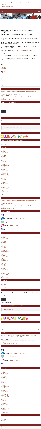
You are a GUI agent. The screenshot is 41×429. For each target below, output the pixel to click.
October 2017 (5, 174)
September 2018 (5, 165)
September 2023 (5, 150)
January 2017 (5, 184)
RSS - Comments (5, 144)
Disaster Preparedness (6, 283)
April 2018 (4, 168)
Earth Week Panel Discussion (7, 94)
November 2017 (5, 173)
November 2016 (5, 187)
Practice (3, 285)
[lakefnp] (2, 136)
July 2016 (4, 190)
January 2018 (5, 172)
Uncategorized (5, 287)
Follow (3, 111)
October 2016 (5, 188)
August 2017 (4, 177)
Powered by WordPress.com (35, 425)
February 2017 (5, 183)
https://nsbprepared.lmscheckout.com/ (24, 50)
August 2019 (4, 159)
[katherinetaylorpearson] (5, 136)
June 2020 (4, 155)
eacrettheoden (7, 215)
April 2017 (4, 181)
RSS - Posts (4, 143)
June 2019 (4, 161)
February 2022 (5, 152)
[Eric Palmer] (13, 136)
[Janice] (10, 136)
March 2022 (4, 151)
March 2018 (4, 169)
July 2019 (4, 160)
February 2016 (5, 191)
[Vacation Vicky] (27, 136)
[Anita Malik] (21, 136)
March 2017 (4, 182)
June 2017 (4, 179)
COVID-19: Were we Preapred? (8, 99)
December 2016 (5, 186)
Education (4, 284)
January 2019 (5, 164)
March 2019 (4, 162)
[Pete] (16, 136)
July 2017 (4, 178)
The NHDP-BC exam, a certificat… (19, 218)
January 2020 (5, 157)
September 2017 (5, 175)
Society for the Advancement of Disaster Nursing (12, 123)
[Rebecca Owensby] (8, 136)
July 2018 (4, 166)
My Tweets (3, 120)
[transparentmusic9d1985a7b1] (24, 136)
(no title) (4, 95)
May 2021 (4, 153)
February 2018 (5, 170)
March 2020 (4, 156)
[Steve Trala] (19, 136)
